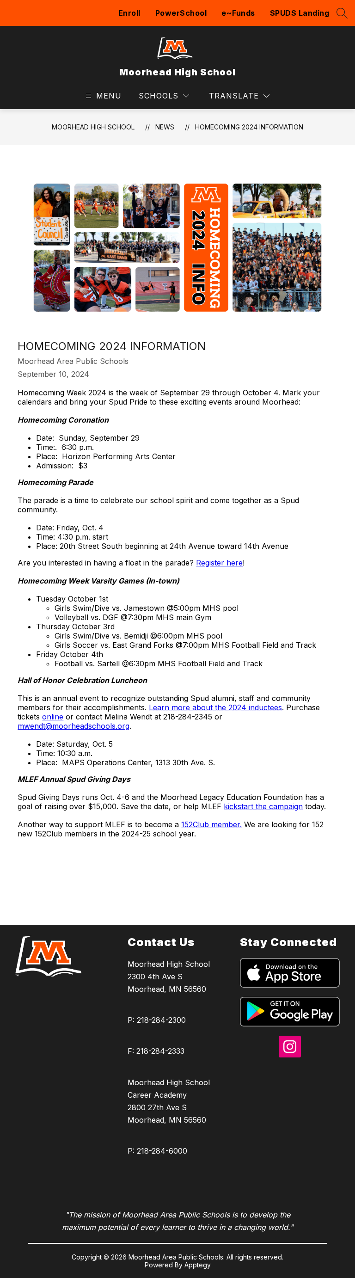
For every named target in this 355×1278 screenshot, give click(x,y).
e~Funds (238, 13)
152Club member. (211, 824)
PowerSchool (181, 13)
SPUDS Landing (300, 13)
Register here (219, 562)
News (164, 127)
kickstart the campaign (263, 806)
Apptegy (197, 1265)
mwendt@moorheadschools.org (73, 726)
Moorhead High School (93, 127)
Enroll (129, 13)
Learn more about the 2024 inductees (215, 707)
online (52, 716)
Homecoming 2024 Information (249, 127)
